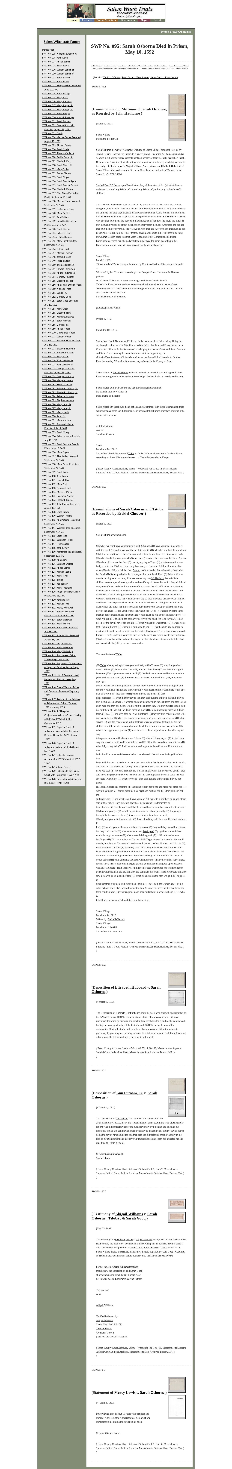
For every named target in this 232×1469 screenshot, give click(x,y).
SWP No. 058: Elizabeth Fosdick (57, 281)
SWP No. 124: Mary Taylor (55, 576)
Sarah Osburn (103, 216)
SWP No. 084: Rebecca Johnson (58, 396)
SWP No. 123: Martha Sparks (56, 572)
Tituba (172, 68)
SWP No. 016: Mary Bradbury (56, 102)
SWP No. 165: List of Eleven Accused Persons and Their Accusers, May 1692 (60, 679)
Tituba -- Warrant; (112, 77)
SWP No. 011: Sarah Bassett (56, 78)
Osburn (136, 570)
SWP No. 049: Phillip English (56, 261)
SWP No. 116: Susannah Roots (57, 540)
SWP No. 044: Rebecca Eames (57, 233)
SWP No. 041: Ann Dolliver (55, 217)
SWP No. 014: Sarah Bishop (56, 94)
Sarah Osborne (154, 109)
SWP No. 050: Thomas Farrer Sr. (58, 265)
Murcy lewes (102, 1413)
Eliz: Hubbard (128, 1275)
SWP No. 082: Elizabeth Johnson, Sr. (60, 389)
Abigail (100, 1305)
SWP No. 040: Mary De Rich (56, 213)
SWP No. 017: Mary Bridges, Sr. (57, 106)
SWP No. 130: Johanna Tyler (56, 600)
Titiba (131, 453)
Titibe (119, 654)
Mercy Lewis (124, 1392)
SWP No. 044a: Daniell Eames (56, 237)
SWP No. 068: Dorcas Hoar (55, 325)
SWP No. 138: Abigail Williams (57, 644)
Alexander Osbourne (105, 68)
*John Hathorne (104, 1328)
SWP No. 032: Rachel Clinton (56, 173)
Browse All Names (180, 31)
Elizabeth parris (117, 166)
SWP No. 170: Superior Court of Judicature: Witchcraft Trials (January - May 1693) (62, 747)
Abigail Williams (181, 68)
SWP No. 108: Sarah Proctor (56, 512)
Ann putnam (122, 1118)
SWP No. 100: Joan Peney (55, 476)
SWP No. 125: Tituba (52, 580)
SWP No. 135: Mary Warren (56, 624)
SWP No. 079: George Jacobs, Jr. (58, 377)
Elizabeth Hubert (169, 166)
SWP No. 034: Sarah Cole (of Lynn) (59, 181)
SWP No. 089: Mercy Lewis (55, 412)
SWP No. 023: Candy (52, 134)
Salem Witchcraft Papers (62, 41)
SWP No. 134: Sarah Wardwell (57, 620)
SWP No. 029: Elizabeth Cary (56, 161)
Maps (144, 20)
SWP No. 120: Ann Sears (54, 560)
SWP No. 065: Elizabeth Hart (56, 313)
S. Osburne (168, 216)
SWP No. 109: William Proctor (57, 516)
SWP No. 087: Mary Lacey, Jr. (56, 408)
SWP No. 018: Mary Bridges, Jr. (57, 110)
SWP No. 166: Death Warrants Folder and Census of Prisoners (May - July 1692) (60, 691)
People (158, 20)
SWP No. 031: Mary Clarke (55, 169)
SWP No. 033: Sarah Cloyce (55, 177)
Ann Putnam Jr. (147, 68)
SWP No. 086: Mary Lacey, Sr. (56, 405)
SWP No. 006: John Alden (55, 58)
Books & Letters (106, 20)
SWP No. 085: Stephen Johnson (58, 400)
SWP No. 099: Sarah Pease (55, 472)
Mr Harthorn (157, 578)
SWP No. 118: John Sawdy (55, 548)
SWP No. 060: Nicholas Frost (56, 289)
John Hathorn (133, 66)
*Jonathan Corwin (105, 1332)
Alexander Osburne (132, 149)
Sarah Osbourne (120, 68)
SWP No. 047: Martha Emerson (57, 253)
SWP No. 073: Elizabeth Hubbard (58, 349)
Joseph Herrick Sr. (145, 66)
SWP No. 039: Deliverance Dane (58, 209)
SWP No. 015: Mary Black (55, 98)
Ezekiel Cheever (96, 66)
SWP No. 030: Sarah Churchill (56, 165)
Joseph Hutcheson (152, 154)
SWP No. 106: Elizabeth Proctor (57, 500)
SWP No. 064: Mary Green (55, 309)
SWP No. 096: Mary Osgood (56, 452)
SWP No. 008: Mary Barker (55, 66)
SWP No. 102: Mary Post (54, 484)
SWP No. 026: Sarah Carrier (55, 149)
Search (165, 31)
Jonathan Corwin (110, 66)
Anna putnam (149, 166)
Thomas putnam (172, 154)
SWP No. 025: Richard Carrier (56, 145)
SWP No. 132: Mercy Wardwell (57, 608)
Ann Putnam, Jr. (129, 1093)
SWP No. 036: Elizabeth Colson (57, 189)
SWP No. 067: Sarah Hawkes (56, 321)
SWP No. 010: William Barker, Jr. (58, 74)
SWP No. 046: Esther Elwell (55, 249)
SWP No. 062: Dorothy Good (56, 297)
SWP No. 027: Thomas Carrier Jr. (58, 153)
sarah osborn (158, 1017)
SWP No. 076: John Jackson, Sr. (57, 361)
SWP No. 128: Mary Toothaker (57, 588)
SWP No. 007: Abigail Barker (56, 62)
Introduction (48, 50)
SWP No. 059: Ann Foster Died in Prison (62, 285)
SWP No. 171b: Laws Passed (56, 767)
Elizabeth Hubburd (125, 1013)
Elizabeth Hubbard (160, 66)
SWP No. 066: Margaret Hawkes (58, 317)
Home (73, 20)
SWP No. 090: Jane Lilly (53, 416)
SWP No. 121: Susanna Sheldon (58, 564)
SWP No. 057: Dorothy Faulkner (58, 277)
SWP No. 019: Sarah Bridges (56, 114)
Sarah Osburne (103, 149)
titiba (134, 387)
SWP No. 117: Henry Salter (55, 544)
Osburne (179, 1251)
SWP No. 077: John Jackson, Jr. (57, 365)
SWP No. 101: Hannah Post (55, 480)
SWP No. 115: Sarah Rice (54, 536)
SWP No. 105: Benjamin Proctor (58, 496)
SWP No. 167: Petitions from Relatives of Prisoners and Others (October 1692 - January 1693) (61, 703)
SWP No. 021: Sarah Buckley (56, 121)
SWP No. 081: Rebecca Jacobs (57, 385)
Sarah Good (122, 66)
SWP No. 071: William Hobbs (56, 337)
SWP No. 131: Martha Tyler (55, 604)
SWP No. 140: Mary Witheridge (57, 652)
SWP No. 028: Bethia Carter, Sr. (57, 157)
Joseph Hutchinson (176, 66)
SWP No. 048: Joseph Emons (56, 257)
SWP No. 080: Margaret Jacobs (57, 381)
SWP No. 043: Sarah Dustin (56, 229)
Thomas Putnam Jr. (161, 68)
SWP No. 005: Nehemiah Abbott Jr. (59, 54)
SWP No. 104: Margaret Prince (57, 492)
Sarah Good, (136, 1247)
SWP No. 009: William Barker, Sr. (58, 70)
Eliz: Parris (120, 1279)
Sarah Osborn (143, 1418)
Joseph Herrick (103, 154)
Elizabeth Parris (132, 68)
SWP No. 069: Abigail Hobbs (56, 329)
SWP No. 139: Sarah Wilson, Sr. (57, 648)
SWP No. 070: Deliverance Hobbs (58, 333)
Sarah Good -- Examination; (136, 77)
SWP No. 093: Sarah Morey (55, 432)
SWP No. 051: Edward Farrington (58, 269)
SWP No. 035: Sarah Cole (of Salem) (60, 185)
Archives (87, 20)
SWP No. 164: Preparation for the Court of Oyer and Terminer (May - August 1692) (62, 668)
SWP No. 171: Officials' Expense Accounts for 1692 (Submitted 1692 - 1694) (61, 759)
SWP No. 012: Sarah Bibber (55, 82)
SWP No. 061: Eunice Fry (54, 293)
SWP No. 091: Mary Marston (56, 420)
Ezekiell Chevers (116, 919)
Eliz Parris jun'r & (124, 1239)
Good (170, 1251)
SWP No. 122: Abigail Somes (56, 568)
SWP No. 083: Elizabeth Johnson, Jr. (59, 393)
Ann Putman (136, 1279)
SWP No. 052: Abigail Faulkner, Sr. (58, 273)
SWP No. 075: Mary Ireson (55, 357)
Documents (128, 20)
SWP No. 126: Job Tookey (55, 584)
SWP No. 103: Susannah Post (56, 488)
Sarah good (116, 574)
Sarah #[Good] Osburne (108, 185)
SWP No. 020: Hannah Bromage (58, 118)
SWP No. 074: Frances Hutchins (58, 353)
